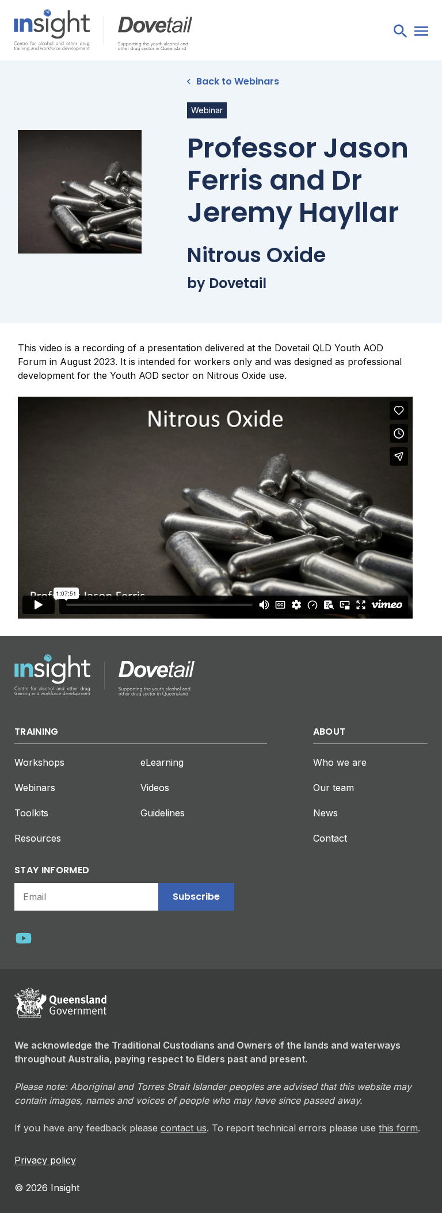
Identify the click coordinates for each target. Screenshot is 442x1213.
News (325, 813)
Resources (37, 838)
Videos (154, 787)
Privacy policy (45, 1160)
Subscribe (196, 896)
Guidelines (162, 813)
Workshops (39, 762)
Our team (333, 787)
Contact (330, 838)
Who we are (340, 762)
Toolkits (31, 813)
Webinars (34, 787)
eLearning (162, 762)
